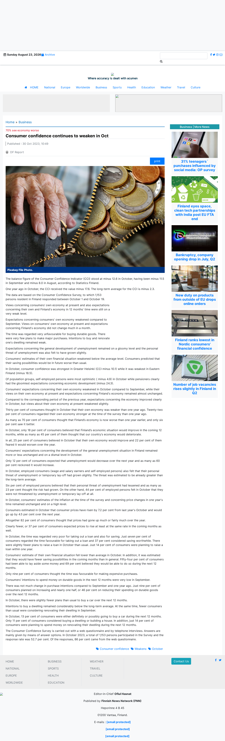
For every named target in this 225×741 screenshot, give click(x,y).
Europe (65, 87)
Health (131, 87)
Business (101, 87)
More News (202, 127)
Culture (195, 87)
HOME (34, 87)
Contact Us (181, 661)
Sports (117, 87)
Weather (165, 87)
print (157, 161)
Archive (50, 54)
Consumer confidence (114, 649)
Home (10, 122)
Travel (181, 87)
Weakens (140, 649)
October (157, 649)
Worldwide (83, 87)
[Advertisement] (112, 24)
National (49, 87)
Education (148, 87)
